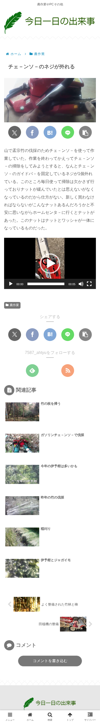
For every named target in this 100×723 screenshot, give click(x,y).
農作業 (14, 305)
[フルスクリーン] (89, 283)
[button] (85, 132)
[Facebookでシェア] (32, 132)
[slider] (45, 284)
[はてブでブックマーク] (50, 132)
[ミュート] (81, 283)
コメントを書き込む (50, 661)
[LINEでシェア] (67, 132)
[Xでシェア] (14, 132)
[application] (50, 263)
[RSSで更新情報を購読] (67, 370)
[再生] (10, 283)
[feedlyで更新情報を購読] (32, 370)
